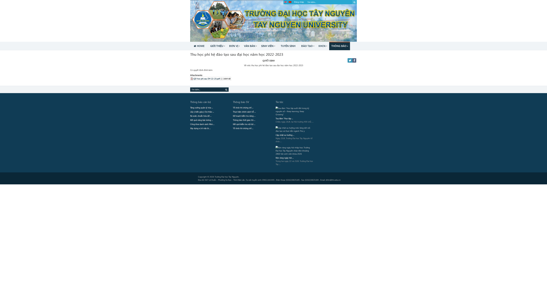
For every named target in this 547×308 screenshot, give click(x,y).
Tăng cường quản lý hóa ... (201, 107)
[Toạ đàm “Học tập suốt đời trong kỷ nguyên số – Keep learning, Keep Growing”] (294, 111)
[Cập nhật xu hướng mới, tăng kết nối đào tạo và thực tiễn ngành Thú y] (294, 129)
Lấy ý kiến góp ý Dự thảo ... (202, 111)
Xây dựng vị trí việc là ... (200, 128)
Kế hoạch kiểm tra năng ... (244, 116)
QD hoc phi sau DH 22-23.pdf (207, 78)
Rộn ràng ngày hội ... (285, 157)
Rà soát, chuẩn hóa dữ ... (200, 116)
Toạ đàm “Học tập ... (284, 118)
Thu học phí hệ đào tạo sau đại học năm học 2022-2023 (236, 54)
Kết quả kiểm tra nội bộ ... (244, 124)
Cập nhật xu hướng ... (285, 135)
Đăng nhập (299, 2)
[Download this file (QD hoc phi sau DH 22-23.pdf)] (192, 78)
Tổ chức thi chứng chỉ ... (243, 107)
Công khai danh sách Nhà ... (202, 124)
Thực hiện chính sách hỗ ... (244, 111)
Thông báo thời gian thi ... (244, 120)
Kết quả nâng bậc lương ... (201, 120)
